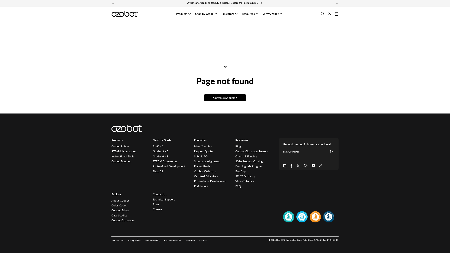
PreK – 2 (158, 146)
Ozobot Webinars (205, 171)
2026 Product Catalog (249, 161)
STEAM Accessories (123, 151)
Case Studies (119, 215)
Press (156, 204)
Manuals (203, 240)
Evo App (240, 171)
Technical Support (164, 199)
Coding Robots (120, 146)
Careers (157, 209)
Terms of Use (117, 240)
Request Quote (203, 151)
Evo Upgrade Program (248, 166)
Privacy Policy (134, 240)
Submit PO (201, 156)
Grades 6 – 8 (160, 156)
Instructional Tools (122, 156)
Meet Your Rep (203, 146)
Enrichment (201, 186)
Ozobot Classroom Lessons (252, 151)
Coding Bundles (121, 161)
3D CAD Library (245, 176)
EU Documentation (173, 240)
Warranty (190, 240)
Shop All (158, 171)
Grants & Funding (246, 156)
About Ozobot (120, 200)
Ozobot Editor (120, 210)
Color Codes (119, 205)
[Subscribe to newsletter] (332, 152)
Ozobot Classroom (122, 220)
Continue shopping (225, 97)
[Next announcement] (337, 3)
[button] (322, 14)
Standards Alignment (207, 161)
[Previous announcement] (113, 3)
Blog (238, 146)
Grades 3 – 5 (160, 151)
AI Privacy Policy (152, 240)
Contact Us (160, 194)
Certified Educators (206, 176)
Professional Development (169, 166)
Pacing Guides (203, 166)
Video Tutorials (244, 181)
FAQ (238, 186)
